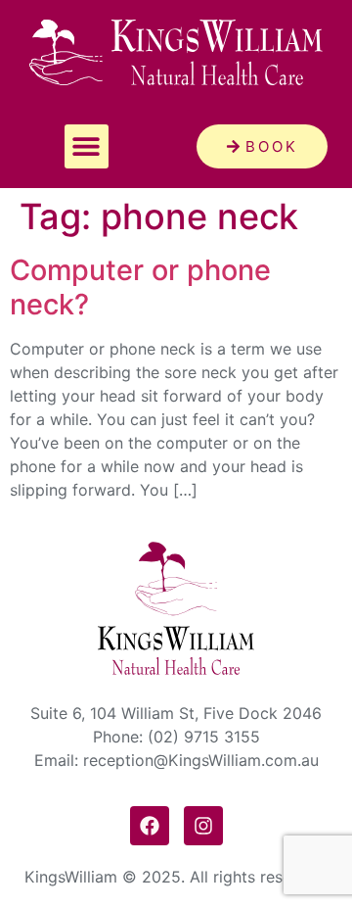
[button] (87, 146)
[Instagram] (203, 825)
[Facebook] (149, 825)
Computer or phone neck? (140, 287)
